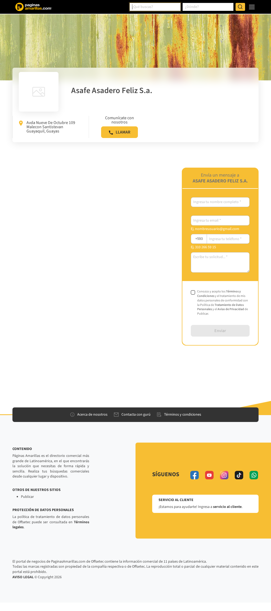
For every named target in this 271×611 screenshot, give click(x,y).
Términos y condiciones (182, 414)
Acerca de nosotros (92, 414)
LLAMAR (123, 132)
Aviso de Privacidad (231, 309)
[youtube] (209, 475)
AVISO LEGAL (23, 577)
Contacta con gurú (136, 414)
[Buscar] (240, 7)
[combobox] (155, 7)
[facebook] (194, 475)
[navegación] (252, 7)
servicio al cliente (227, 506)
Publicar (27, 496)
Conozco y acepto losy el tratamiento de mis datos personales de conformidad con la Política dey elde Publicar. (222, 303)
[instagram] (224, 475)
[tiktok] (239, 475)
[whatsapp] (254, 475)
